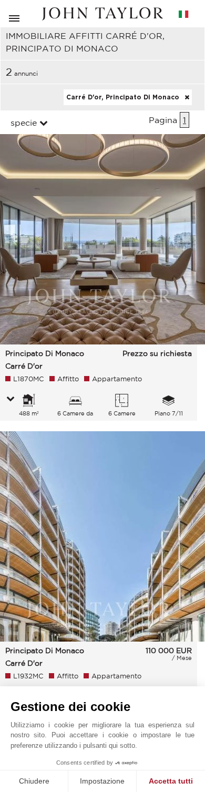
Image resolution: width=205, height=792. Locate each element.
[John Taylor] (102, 14)
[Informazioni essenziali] (10, 400)
